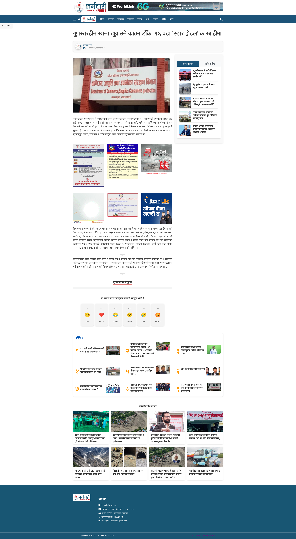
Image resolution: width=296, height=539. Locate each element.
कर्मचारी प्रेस (87, 45)
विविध (164, 19)
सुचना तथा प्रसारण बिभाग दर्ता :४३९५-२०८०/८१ (118, 509)
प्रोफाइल (130, 19)
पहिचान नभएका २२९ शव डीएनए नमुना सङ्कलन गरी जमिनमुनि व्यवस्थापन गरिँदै (203, 101)
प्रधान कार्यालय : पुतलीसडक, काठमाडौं (114, 513)
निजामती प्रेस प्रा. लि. (108, 505)
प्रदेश (139, 19)
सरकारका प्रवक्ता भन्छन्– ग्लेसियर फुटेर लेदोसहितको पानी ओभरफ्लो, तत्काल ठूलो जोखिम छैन (165, 438)
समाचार (155, 19)
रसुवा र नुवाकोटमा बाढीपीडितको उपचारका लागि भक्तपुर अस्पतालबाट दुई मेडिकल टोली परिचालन (90, 438)
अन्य (171, 19)
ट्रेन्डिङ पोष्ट (209, 63)
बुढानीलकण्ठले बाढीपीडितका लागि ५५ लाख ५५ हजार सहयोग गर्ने (204, 73)
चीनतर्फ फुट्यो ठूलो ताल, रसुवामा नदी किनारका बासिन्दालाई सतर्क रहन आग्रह (90, 474)
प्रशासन (111, 19)
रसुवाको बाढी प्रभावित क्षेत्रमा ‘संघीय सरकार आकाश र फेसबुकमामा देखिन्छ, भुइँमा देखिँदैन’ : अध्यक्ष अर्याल (166, 474)
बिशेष (102, 19)
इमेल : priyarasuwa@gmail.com (114, 521)
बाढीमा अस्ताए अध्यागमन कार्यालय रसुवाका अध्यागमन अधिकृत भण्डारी (204, 129)
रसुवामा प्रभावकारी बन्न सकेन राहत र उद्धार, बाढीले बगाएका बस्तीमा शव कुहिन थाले (128, 438)
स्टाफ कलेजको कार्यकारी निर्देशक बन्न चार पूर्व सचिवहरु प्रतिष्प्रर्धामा (205, 115)
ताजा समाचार (188, 63)
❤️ (101, 314)
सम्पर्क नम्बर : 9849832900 (112, 517)
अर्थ (147, 19)
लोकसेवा (120, 19)
